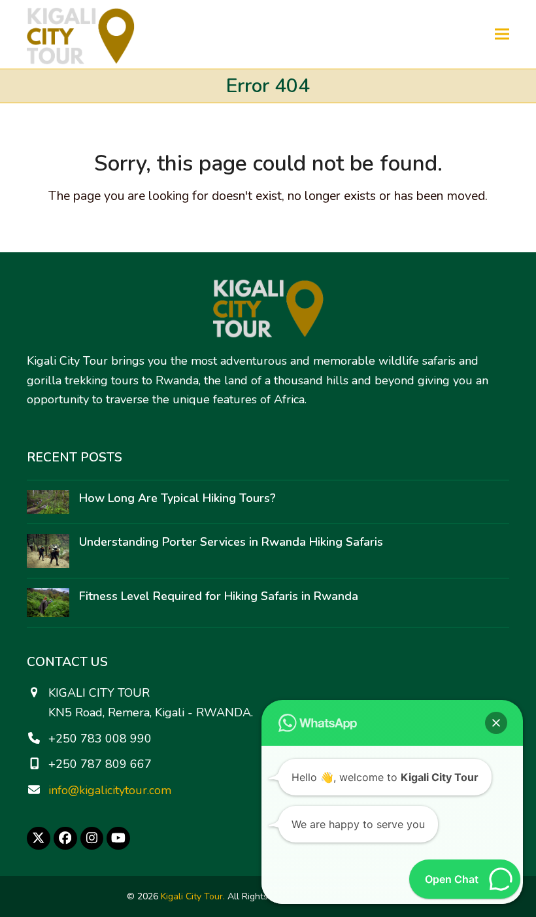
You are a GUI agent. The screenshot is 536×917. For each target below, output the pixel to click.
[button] (502, 34)
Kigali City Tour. (193, 896)
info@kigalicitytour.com (109, 790)
